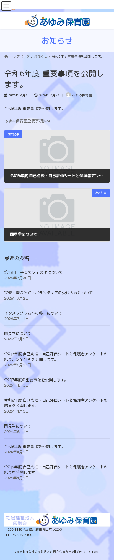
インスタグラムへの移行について (33, 313)
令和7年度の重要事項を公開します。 (36, 380)
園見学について (17, 333)
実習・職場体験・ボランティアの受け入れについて (48, 293)
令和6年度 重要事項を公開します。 (34, 446)
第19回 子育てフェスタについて (35, 272)
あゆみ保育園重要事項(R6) (27, 120)
